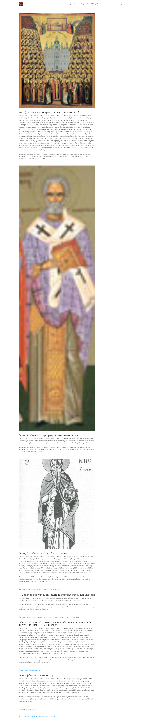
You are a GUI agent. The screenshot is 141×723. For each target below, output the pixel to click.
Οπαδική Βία (23, 132)
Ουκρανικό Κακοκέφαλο (69, 143)
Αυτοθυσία (71, 441)
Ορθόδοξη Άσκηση (32, 134)
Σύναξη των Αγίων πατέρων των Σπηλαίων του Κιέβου (50, 112)
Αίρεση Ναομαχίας (66, 120)
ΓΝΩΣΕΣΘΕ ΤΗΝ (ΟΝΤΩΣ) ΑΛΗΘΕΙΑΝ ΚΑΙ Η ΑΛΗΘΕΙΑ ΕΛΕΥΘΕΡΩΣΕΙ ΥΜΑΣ (45, 116)
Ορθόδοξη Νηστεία (31, 136)
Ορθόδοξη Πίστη (72, 136)
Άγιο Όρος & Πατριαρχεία (42, 118)
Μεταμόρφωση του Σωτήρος (71, 600)
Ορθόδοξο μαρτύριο (65, 138)
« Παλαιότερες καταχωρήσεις (28, 709)
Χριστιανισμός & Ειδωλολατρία (40, 653)
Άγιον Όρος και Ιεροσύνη (76, 681)
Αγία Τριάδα (29, 118)
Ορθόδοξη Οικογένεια (45, 136)
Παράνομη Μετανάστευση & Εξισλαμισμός (54, 572)
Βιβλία (105, 4)
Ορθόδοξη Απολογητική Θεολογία (84, 563)
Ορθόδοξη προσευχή (85, 136)
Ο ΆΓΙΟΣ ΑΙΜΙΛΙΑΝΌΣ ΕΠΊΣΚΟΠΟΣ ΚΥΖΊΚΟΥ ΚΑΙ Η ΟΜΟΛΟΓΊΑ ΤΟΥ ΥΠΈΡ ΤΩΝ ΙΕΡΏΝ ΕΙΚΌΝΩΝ (55, 624)
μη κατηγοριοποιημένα (32, 640)
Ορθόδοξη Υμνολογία (26, 138)
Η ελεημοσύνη (63, 125)
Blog (82, 4)
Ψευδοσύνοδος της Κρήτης (36, 150)
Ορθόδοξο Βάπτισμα (39, 138)
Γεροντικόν (84, 122)
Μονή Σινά (35, 129)
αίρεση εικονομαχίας (53, 120)
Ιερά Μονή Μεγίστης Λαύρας (66, 683)
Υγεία (57, 147)
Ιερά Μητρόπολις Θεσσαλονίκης (46, 683)
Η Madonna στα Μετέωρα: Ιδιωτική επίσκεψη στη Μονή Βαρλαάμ (57, 594)
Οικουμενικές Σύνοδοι (84, 129)
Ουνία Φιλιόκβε (87, 143)
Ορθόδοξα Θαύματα (33, 132)
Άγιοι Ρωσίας (75, 118)
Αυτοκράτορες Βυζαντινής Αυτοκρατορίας (34, 443)
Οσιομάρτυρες (90, 443)
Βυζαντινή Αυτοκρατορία (67, 635)
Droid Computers (32, 716)
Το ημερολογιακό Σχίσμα (46, 147)
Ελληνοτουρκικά (43, 561)
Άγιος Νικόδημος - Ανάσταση (80, 559)
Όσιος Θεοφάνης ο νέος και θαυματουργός (43, 553)
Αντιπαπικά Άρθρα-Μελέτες (52, 122)
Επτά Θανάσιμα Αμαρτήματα (62, 443)
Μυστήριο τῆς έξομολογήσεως (49, 129)
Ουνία (80, 143)
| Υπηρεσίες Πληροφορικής (46, 716)
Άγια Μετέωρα (29, 441)
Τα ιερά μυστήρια (32, 147)
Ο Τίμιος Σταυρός (63, 640)
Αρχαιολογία (32, 683)
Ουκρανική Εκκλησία (80, 141)
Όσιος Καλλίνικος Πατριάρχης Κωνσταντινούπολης (48, 435)
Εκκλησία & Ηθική (32, 125)
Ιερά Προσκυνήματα (31, 600)
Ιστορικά (90, 125)
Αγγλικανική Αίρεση (85, 628)
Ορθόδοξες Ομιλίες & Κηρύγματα (51, 132)
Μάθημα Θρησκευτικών (77, 637)
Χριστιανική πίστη (76, 147)
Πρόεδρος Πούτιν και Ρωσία (80, 145)
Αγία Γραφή (83, 116)
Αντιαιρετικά (22, 122)
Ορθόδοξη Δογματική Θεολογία (41, 566)
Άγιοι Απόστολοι (55, 118)
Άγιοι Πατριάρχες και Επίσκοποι (45, 441)
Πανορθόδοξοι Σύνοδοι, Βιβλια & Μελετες (32, 145)
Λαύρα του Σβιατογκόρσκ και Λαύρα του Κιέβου (34, 127)
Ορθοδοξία (55, 570)
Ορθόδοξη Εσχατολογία (63, 134)
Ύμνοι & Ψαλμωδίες (93, 4)
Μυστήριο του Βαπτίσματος (68, 129)
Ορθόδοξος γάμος (52, 141)
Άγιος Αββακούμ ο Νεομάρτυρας (37, 675)
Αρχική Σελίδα (74, 4)
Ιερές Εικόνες (42, 600)
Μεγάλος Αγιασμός (81, 127)
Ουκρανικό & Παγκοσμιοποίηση (51, 143)
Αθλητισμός (29, 120)
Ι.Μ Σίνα (61, 561)
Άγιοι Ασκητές (66, 118)
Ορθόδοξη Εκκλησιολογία (46, 134)
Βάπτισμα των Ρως (68, 122)
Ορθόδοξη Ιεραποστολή (79, 134)
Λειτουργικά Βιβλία (55, 127)
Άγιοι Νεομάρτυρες (61, 681)
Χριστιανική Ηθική (64, 147)
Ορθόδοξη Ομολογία (60, 136)
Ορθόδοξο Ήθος (52, 138)
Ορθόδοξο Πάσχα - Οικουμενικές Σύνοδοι (57, 690)
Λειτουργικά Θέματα (68, 127)
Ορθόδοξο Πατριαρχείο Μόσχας (35, 141)
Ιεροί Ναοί (57, 600)
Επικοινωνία (114, 4)
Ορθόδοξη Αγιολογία (69, 132)
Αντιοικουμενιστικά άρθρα (35, 122)
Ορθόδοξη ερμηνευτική (76, 566)
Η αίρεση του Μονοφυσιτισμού (48, 125)
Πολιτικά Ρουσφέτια (64, 145)
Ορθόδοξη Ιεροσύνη (50, 568)
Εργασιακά (34, 637)
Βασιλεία (77, 122)
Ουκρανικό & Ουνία (34, 143)
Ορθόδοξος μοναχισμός (65, 141)
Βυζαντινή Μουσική (82, 635)
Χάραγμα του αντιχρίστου (68, 651)
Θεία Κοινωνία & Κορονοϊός (78, 125)
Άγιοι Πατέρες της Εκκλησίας (41, 559)
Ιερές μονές (68, 561)
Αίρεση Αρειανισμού (40, 120)
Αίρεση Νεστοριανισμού (52, 633)
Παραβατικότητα (52, 145)
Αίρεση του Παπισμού (80, 120)
